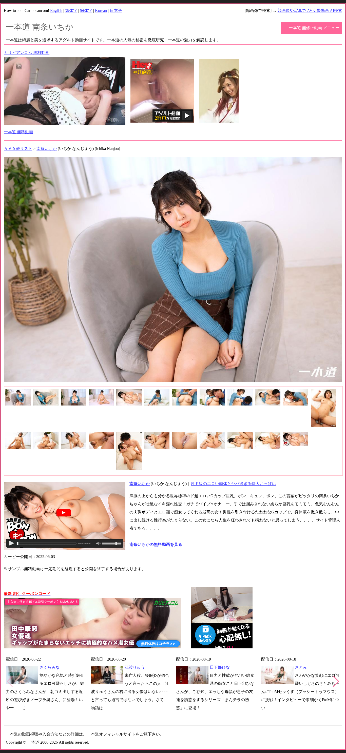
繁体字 (71, 10)
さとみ (301, 667)
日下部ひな (220, 667)
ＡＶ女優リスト (18, 148)
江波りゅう (135, 667)
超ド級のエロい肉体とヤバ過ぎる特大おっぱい (233, 483)
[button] (336, 681)
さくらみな (50, 667)
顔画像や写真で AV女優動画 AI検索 (310, 10)
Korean (101, 10)
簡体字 (86, 10)
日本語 (116, 10)
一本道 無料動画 (18, 132)
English (56, 10)
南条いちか (46, 148)
